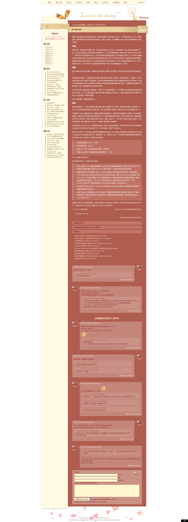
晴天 (75, 450)
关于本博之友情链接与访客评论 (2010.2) (57, 37)
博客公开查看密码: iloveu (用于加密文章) (57, 39)
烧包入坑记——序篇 (53, 84)
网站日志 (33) (49, 64)
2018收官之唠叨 (52, 82)
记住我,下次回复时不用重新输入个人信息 (104, 499)
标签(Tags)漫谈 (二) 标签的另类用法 (84, 236)
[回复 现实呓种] (130, 348)
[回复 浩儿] (123, 439)
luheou (74, 386)
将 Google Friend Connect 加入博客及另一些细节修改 (90, 248)
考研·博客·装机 (76, 29)
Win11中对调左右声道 (53, 72)
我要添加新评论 (79, 223)
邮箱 (119, 478)
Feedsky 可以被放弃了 (81, 246)
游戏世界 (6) (48, 60)
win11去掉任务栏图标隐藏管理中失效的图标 (60, 74)
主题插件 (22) (49, 55)
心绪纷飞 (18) (49, 51)
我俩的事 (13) (49, 53)
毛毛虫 (139, 269)
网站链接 (120, 480)
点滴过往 (90, 25)
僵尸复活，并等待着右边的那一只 (57, 105)
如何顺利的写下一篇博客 (54, 86)
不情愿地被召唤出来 (53, 95)
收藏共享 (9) (48, 62)
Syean (144, 17)
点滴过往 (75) (49, 49)
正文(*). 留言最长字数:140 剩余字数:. (86, 483)
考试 (83, 214)
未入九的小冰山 (51, 91)
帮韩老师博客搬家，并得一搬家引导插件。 (86, 256)
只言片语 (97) (49, 47)
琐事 (86, 214)
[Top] (118, 520)
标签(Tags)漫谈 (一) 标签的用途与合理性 (86, 238)
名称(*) (120, 475)
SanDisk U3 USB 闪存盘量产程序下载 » (128, 209)
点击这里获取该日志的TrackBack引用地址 (87, 227)
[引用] (129, 279)
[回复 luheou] (130, 414)
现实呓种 (74, 326)
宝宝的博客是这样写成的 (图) (82, 251)
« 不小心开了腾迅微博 (79, 209)
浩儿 (139, 425)
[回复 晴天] (131, 465)
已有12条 (133, 217)
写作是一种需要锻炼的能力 (55, 93)
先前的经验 (87, 205)
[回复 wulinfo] (123, 375)
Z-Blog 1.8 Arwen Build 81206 (83, 520)
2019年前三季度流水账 (53, 78)
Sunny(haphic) (112, 520)
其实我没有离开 (79, 258)
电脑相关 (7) (48, 57)
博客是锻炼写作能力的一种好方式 (57, 89)
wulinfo (139, 358)
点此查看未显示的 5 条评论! (107, 318)
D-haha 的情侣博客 (78, 25)
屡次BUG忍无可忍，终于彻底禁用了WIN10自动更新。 (63, 76)
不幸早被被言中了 (79, 241)
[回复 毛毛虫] (123, 279)
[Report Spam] (88, 267)
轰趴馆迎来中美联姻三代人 (55, 80)
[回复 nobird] (131, 311)
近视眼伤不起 (51, 103)
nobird (74, 290)
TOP (184, 520)
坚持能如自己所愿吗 (80, 253)
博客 (80, 214)
